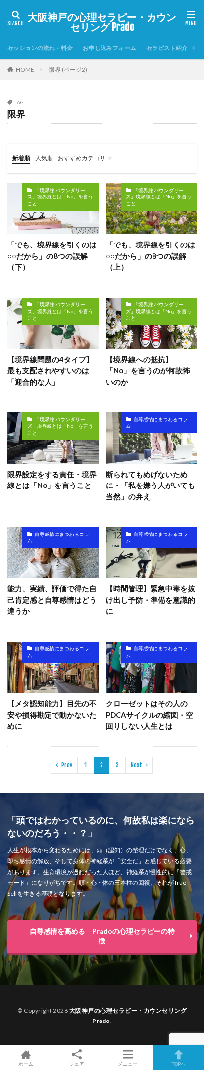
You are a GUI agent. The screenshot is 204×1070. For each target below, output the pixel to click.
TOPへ (179, 1063)
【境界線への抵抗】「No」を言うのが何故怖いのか (148, 370)
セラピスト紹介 (167, 47)
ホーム (25, 1063)
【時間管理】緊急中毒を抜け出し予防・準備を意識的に (150, 599)
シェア (76, 1064)
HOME (25, 69)
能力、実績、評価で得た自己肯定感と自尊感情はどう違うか (52, 599)
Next (136, 765)
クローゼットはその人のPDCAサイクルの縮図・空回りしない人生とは (149, 714)
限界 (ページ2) (68, 69)
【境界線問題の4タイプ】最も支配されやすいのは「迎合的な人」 (50, 370)
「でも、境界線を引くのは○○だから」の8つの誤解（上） (150, 255)
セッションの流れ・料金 (40, 47)
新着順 (21, 158)
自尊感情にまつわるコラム (157, 422)
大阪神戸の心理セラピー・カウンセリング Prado (102, 22)
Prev (66, 765)
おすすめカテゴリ (81, 158)
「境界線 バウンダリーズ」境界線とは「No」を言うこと (60, 196)
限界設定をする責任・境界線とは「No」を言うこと (52, 480)
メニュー (128, 1063)
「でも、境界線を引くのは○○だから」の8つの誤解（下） (52, 255)
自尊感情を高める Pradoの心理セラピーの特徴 (102, 936)
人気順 (44, 158)
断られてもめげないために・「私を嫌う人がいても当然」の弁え (150, 485)
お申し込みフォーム (109, 47)
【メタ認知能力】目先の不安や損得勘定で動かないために (52, 714)
